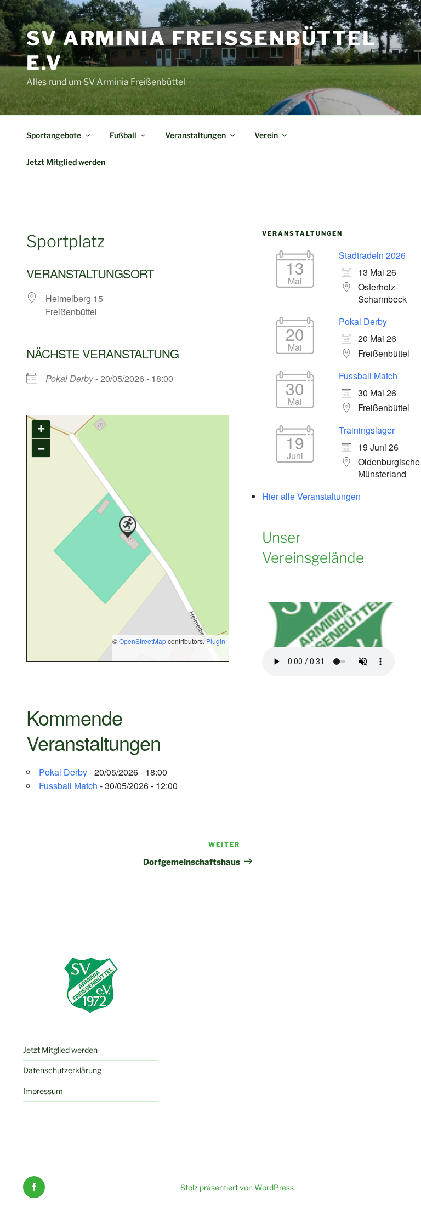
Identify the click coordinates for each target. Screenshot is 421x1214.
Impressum (43, 1091)
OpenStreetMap (142, 641)
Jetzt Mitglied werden (65, 162)
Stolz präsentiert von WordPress (237, 1187)
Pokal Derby (69, 378)
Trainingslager (367, 430)
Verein (266, 135)
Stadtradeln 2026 (372, 255)
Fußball (123, 135)
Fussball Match (68, 785)
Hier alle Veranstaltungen (311, 496)
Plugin (214, 641)
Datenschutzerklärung (62, 1070)
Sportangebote (53, 135)
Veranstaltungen (195, 135)
